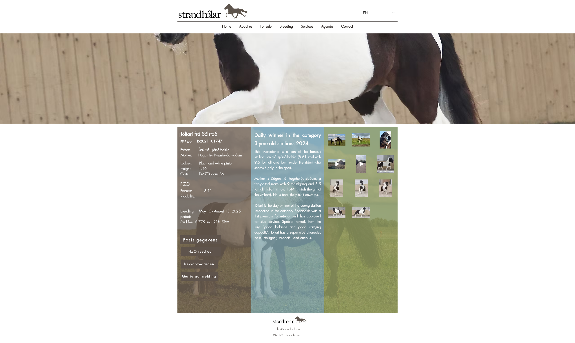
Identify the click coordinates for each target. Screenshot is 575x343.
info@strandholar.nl (288, 329)
